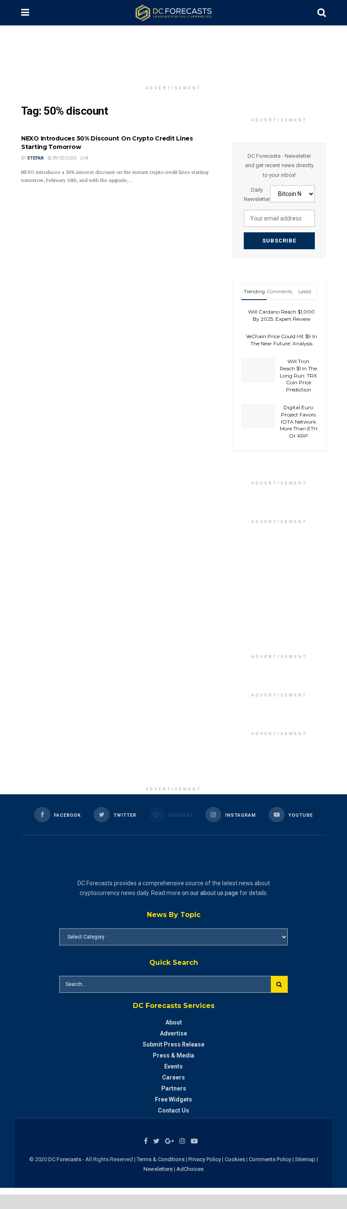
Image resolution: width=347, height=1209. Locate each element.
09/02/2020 (64, 158)
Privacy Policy (204, 1159)
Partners (173, 1088)
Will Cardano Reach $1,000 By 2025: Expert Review (281, 315)
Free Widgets (173, 1099)
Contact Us (173, 1110)
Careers (173, 1077)
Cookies (235, 1159)
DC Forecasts (64, 1159)
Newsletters (158, 1169)
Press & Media (173, 1055)
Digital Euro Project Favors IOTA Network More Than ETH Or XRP (298, 421)
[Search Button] (279, 984)
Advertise (173, 1033)
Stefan (35, 158)
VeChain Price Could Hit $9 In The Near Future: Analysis (281, 340)
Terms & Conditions (161, 1159)
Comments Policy (270, 1159)
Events (173, 1066)
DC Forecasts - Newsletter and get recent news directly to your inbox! (279, 165)
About (173, 1022)
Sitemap (305, 1159)
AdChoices (190, 1169)
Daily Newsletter (257, 194)
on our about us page (210, 893)
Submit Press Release (173, 1044)
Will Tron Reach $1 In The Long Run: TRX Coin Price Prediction (298, 375)
